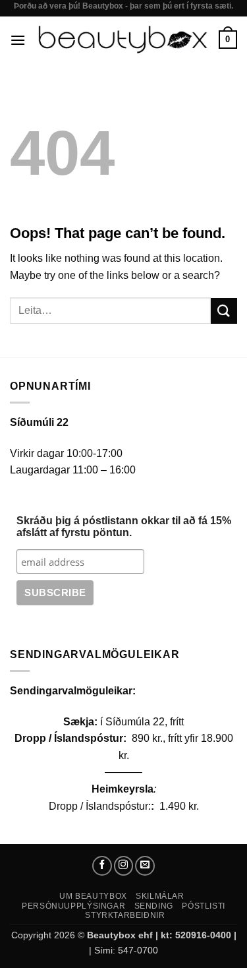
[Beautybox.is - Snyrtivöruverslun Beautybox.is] (122, 39)
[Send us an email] (145, 866)
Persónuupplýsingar (73, 906)
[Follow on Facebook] (102, 866)
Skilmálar (160, 896)
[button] (18, 40)
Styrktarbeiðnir (125, 915)
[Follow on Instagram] (124, 866)
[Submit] (224, 311)
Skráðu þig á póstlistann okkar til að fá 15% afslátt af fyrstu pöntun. (123, 526)
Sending (153, 906)
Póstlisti (203, 906)
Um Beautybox (92, 896)
